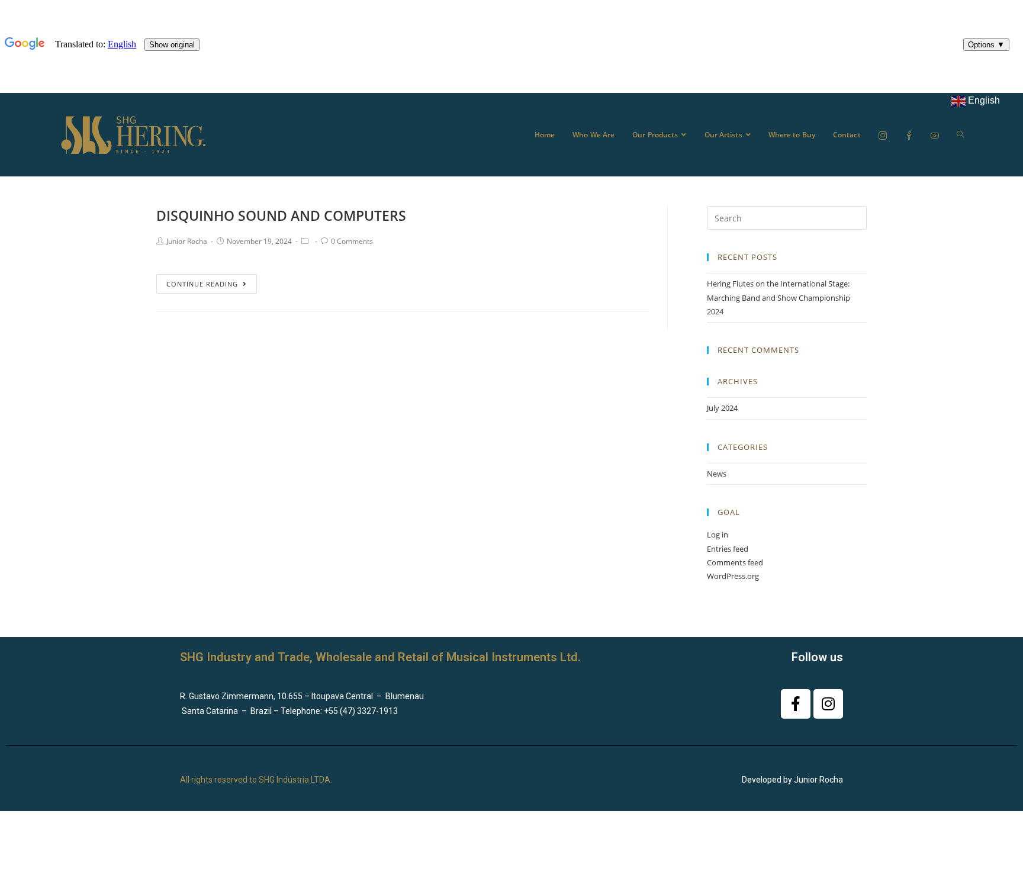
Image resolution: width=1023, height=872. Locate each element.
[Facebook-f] (795, 704)
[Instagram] (828, 704)
